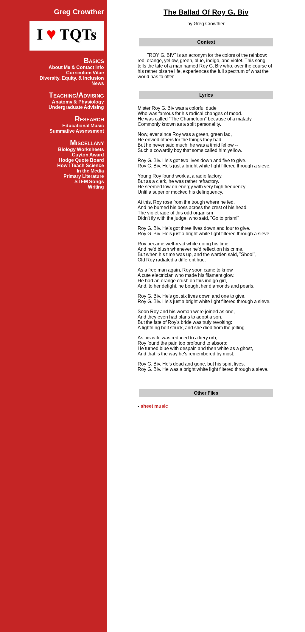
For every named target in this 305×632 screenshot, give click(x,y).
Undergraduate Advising (76, 107)
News (97, 83)
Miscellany (87, 143)
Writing (96, 186)
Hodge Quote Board (81, 160)
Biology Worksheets (81, 149)
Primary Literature (83, 176)
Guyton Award (88, 154)
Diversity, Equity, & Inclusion (72, 78)
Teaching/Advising (76, 95)
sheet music (154, 406)
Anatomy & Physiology (78, 101)
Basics (94, 61)
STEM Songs (89, 181)
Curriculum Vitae (85, 72)
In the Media (90, 170)
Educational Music (83, 125)
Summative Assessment (76, 131)
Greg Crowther (79, 12)
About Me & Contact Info (76, 67)
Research (89, 119)
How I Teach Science (80, 165)
